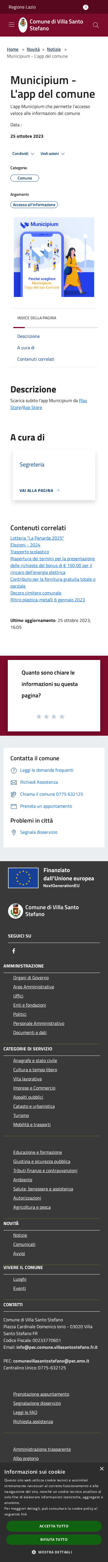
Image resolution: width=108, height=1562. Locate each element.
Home (12, 49)
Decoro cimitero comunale (35, 592)
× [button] (101, 1469)
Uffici (18, 995)
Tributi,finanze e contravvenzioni (45, 1170)
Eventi (19, 1288)
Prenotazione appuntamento (41, 1394)
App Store (32, 407)
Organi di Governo (31, 977)
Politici (19, 1014)
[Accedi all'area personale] (85, 7)
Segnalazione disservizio (37, 1403)
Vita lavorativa (27, 1078)
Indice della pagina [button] (36, 318)
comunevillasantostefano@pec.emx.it (51, 1360)
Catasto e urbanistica (34, 1106)
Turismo (21, 1115)
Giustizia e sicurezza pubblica (41, 1161)
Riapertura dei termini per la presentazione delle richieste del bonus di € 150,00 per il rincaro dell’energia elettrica (52, 565)
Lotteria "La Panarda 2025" (37, 537)
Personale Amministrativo (38, 1023)
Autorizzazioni (27, 1197)
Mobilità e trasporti (32, 1124)
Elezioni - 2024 (25, 544)
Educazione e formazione (37, 1152)
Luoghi (19, 1279)
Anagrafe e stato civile (35, 1060)
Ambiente (22, 1179)
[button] (54, 1552)
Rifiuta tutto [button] (54, 1539)
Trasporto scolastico (29, 551)
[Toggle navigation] (11, 24)
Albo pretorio (26, 1458)
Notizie (54, 49)
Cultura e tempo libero (35, 1069)
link (24, 1514)
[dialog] (54, 1512)
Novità (33, 49)
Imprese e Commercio (34, 1087)
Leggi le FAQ (25, 1412)
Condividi (20, 153)
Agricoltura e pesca (32, 1207)
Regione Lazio (22, 6)
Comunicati (24, 1244)
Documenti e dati (30, 1032)
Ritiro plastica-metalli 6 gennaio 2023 (47, 599)
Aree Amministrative (33, 986)
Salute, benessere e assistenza (43, 1188)
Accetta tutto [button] (54, 1526)
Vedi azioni (50, 153)
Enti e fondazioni (29, 1005)
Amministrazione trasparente (42, 1449)
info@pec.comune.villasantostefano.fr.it (57, 1347)
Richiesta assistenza (33, 1421)
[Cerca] (95, 25)
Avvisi (19, 1253)
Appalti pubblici (28, 1097)
